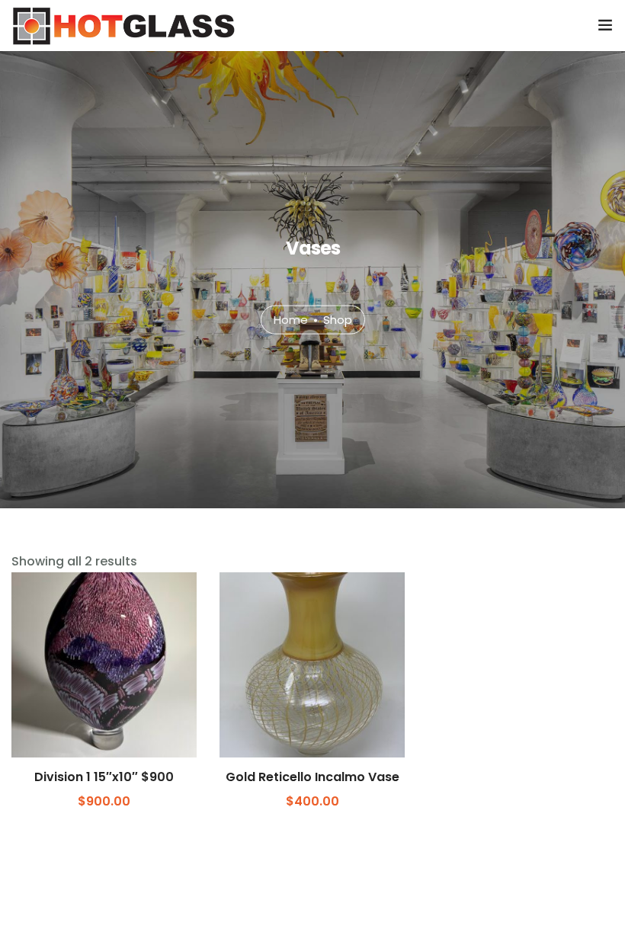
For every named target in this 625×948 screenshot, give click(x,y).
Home (291, 319)
